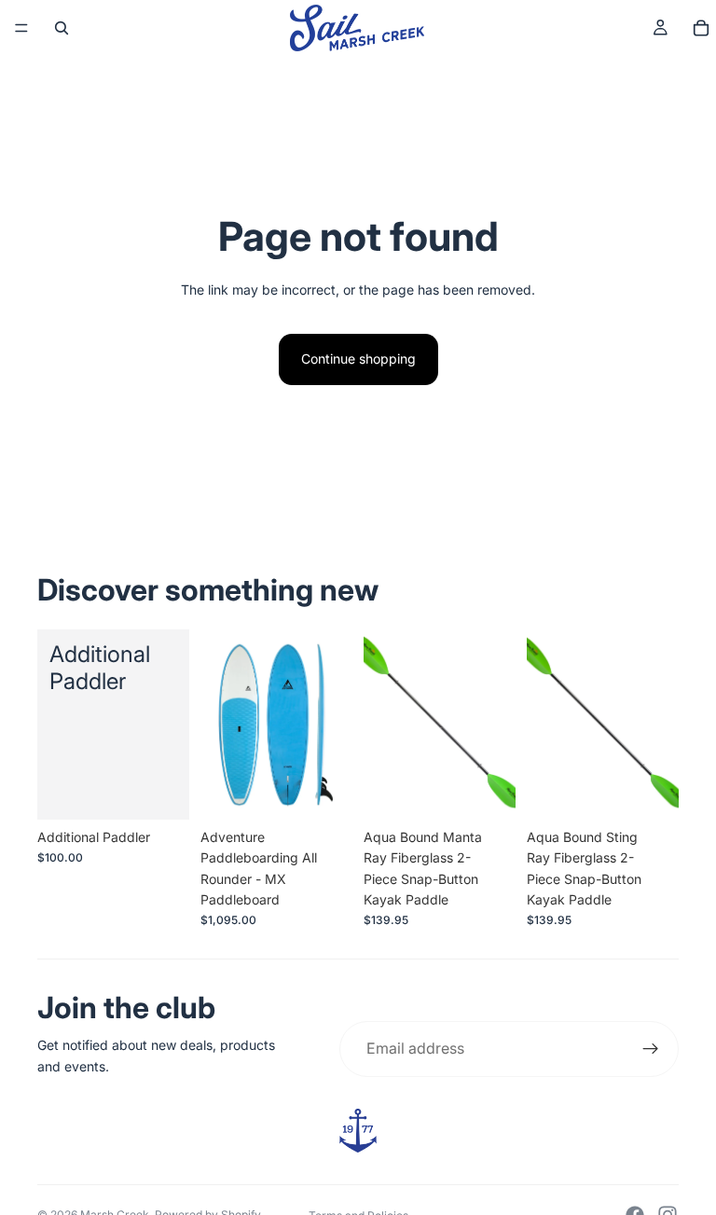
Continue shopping (358, 358)
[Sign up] (650, 1049)
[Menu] (21, 28)
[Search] (61, 27)
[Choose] (323, 791)
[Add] (160, 791)
